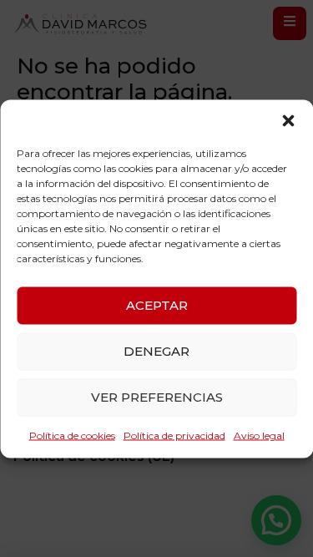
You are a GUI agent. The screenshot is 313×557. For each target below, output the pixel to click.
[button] (288, 120)
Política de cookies (72, 434)
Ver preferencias (157, 397)
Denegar (156, 351)
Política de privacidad (174, 434)
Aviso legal (259, 434)
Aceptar (157, 305)
